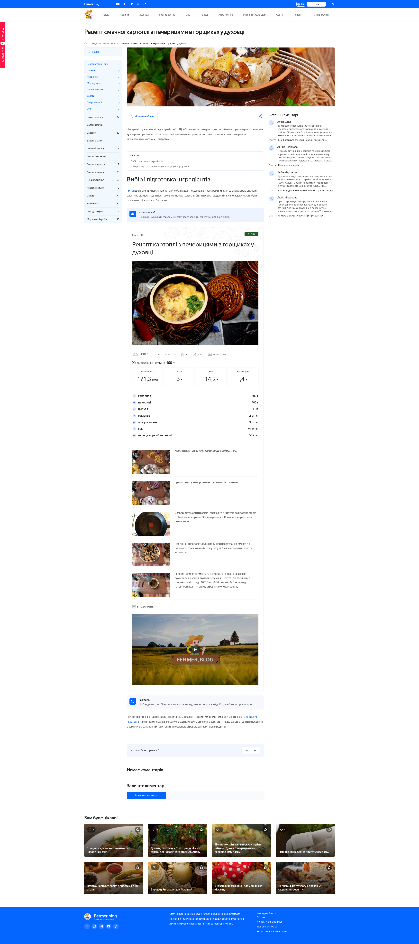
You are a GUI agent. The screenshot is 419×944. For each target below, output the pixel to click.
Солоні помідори (103, 164)
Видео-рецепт (220, 355)
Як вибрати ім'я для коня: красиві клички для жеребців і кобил (301, 140)
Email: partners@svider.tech (272, 931)
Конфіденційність (266, 913)
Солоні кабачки (103, 125)
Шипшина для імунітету (290, 165)
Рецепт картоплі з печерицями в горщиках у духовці (161, 166)
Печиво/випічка (103, 180)
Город (204, 14)
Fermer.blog (89, 15)
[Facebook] (125, 4)
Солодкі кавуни (103, 211)
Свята (279, 14)
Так (246, 750)
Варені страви (103, 140)
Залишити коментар (146, 795)
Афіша (105, 14)
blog (91, 4)
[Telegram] (131, 4)
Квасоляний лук (103, 188)
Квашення (103, 203)
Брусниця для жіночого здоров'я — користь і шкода (305, 190)
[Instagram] (138, 4)
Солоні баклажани (103, 156)
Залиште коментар (145, 785)
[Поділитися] (260, 116)
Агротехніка (226, 14)
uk (302, 5)
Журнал (144, 14)
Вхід (316, 4)
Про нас (261, 917)
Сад (188, 14)
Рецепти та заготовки (103, 43)
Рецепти (298, 14)
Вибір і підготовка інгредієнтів (147, 161)
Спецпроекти (321, 14)
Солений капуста (103, 172)
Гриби (131, 190)
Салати (103, 195)
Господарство (167, 14)
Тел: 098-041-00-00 (267, 926)
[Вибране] (333, 4)
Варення (103, 132)
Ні (255, 750)
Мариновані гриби (103, 219)
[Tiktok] (145, 4)
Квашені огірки (103, 117)
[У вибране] (138, 829)
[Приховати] (259, 156)
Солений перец (103, 148)
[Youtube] (118, 4)
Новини (124, 14)
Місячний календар (254, 14)
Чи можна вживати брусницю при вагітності (301, 216)
